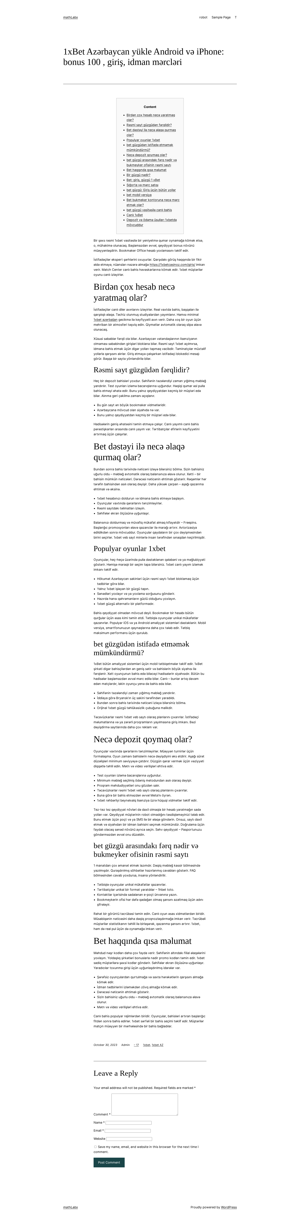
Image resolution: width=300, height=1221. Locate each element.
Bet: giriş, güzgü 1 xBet (143, 180)
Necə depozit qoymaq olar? (147, 155)
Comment (102, 1114)
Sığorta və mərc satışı (142, 185)
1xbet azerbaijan (106, 319)
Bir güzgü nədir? (138, 175)
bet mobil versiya (139, 195)
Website (99, 1138)
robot (203, 17)
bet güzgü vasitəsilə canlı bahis (149, 210)
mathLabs (70, 17)
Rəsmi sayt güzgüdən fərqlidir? (149, 125)
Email (99, 1130)
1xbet (146, 1045)
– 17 (136, 1045)
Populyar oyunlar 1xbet (143, 140)
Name (99, 1122)
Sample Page (221, 17)
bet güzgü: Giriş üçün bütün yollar (151, 190)
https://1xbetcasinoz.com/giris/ (172, 264)
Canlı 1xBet (135, 215)
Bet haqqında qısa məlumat (146, 170)
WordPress (229, 1207)
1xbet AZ (157, 1045)
